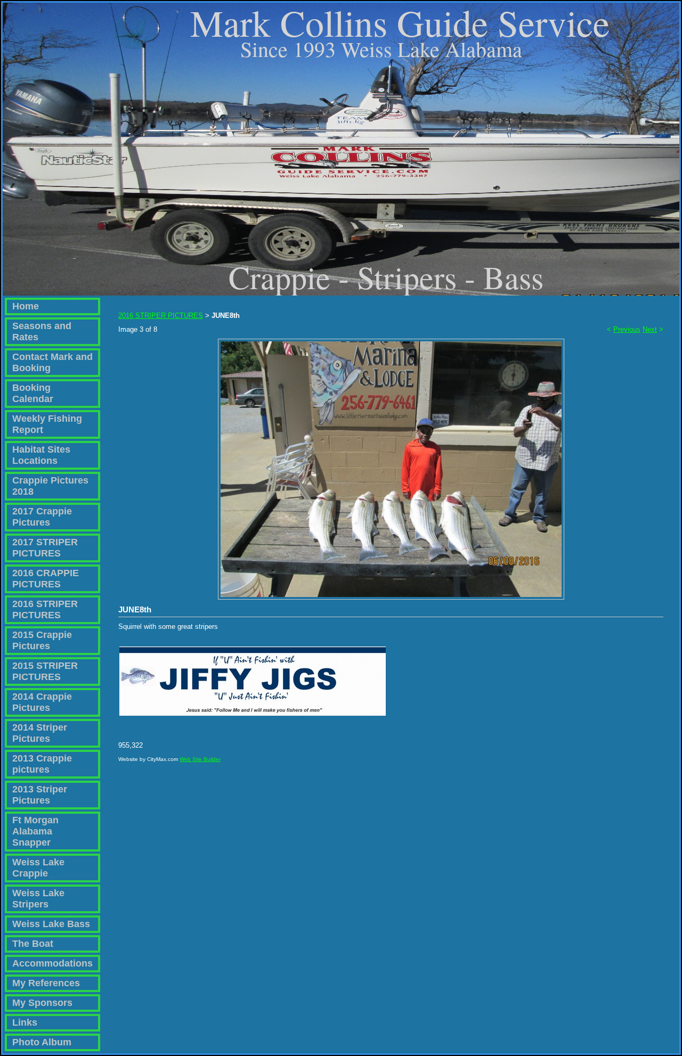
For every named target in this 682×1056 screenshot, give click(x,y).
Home (25, 306)
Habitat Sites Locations (41, 455)
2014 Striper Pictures (39, 733)
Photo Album (41, 1042)
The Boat (32, 943)
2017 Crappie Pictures (42, 517)
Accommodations (52, 963)
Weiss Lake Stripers (38, 899)
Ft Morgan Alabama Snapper (35, 831)
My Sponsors (42, 1002)
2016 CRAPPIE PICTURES (45, 579)
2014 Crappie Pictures (42, 702)
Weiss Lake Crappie (38, 868)
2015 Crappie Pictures (42, 640)
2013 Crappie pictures (42, 764)
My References (46, 983)
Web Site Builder (200, 759)
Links (24, 1022)
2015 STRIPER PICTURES (45, 671)
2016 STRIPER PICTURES (45, 609)
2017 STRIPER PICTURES (45, 548)
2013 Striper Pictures (39, 795)
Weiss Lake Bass (51, 924)
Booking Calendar (32, 393)
